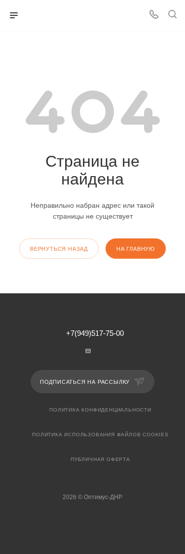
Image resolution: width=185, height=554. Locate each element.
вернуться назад (59, 249)
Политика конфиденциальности (100, 410)
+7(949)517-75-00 (95, 333)
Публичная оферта (100, 459)
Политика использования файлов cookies (100, 434)
